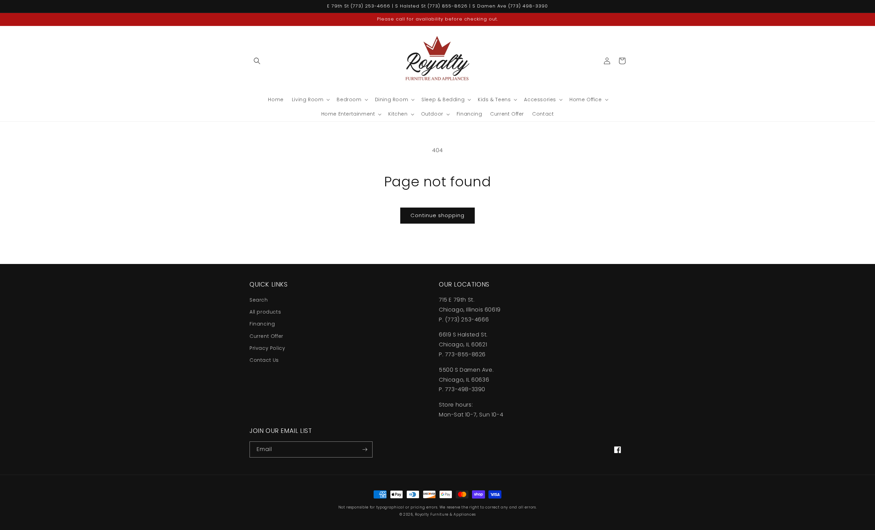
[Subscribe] (364, 449)
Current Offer (266, 336)
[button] (257, 60)
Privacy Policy (267, 348)
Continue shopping (437, 215)
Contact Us (264, 360)
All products (265, 311)
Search (259, 299)
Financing (262, 323)
